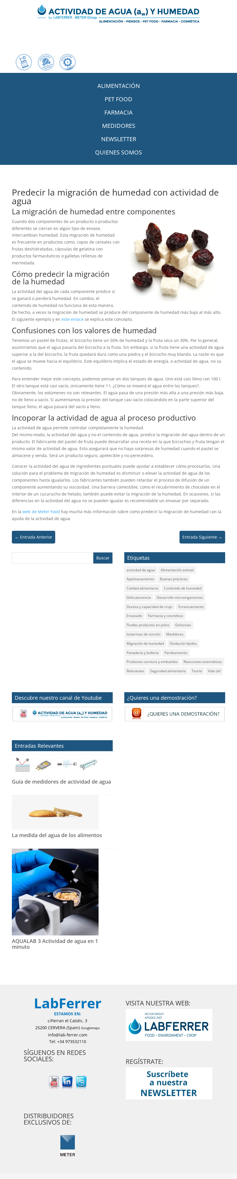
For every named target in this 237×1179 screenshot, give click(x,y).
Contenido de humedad (182, 588)
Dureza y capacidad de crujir (150, 606)
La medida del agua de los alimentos (57, 835)
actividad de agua (141, 570)
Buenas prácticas (174, 578)
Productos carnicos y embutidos (152, 661)
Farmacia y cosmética (165, 615)
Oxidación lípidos (183, 643)
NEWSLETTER (118, 139)
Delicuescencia (139, 597)
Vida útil (214, 670)
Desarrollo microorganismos (180, 597)
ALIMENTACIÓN (118, 86)
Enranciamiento (191, 606)
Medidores (175, 634)
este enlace (73, 319)
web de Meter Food (41, 511)
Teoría (197, 670)
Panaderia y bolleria (143, 652)
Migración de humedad (145, 643)
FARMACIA (118, 112)
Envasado (134, 615)
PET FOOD (118, 99)
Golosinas (183, 624)
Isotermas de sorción (143, 634)
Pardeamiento (175, 652)
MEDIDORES (118, 126)
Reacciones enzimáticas (203, 661)
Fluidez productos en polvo (148, 624)
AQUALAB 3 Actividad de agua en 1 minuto (55, 943)
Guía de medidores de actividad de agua (61, 781)
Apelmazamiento (140, 578)
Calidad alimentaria (142, 588)
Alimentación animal (177, 570)
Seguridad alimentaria (168, 670)
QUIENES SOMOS (118, 152)
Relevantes (135, 670)
